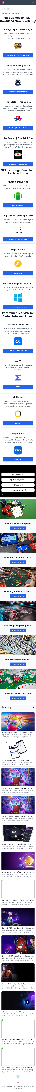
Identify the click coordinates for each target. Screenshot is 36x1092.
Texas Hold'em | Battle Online (18, 65)
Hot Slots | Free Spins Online (18, 101)
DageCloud (18, 433)
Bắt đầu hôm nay (18, 528)
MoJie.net (18, 397)
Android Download (18, 181)
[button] (14, 1076)
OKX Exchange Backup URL (18, 283)
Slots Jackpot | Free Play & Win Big (18, 29)
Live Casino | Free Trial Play (18, 138)
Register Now (18, 249)
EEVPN (18, 360)
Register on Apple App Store (18, 215)
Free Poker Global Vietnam (11, 13)
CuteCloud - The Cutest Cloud (18, 324)
